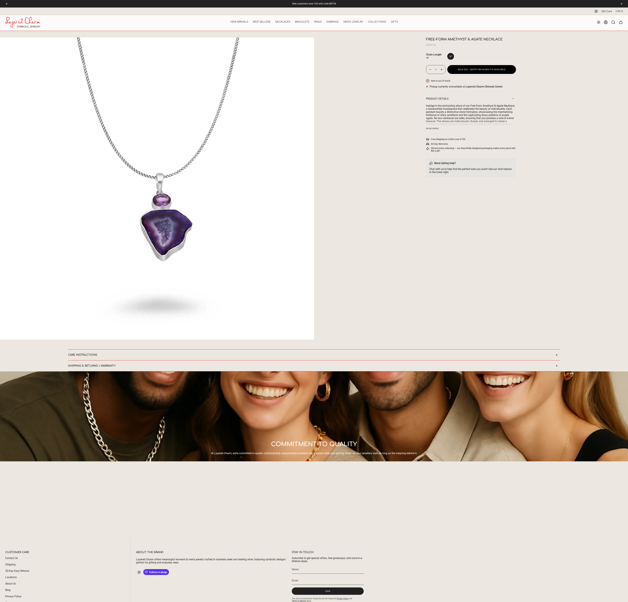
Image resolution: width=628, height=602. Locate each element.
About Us (10, 583)
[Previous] (6, 3)
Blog (7, 590)
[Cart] (621, 22)
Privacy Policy (13, 596)
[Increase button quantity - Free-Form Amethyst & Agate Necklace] (442, 69)
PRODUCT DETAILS (437, 98)
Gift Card (606, 11)
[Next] (621, 3)
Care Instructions (82, 354)
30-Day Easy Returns (17, 570)
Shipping (10, 564)
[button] (239, 22)
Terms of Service (299, 601)
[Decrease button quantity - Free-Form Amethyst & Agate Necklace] (430, 69)
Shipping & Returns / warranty (92, 365)
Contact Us (11, 558)
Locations (11, 577)
